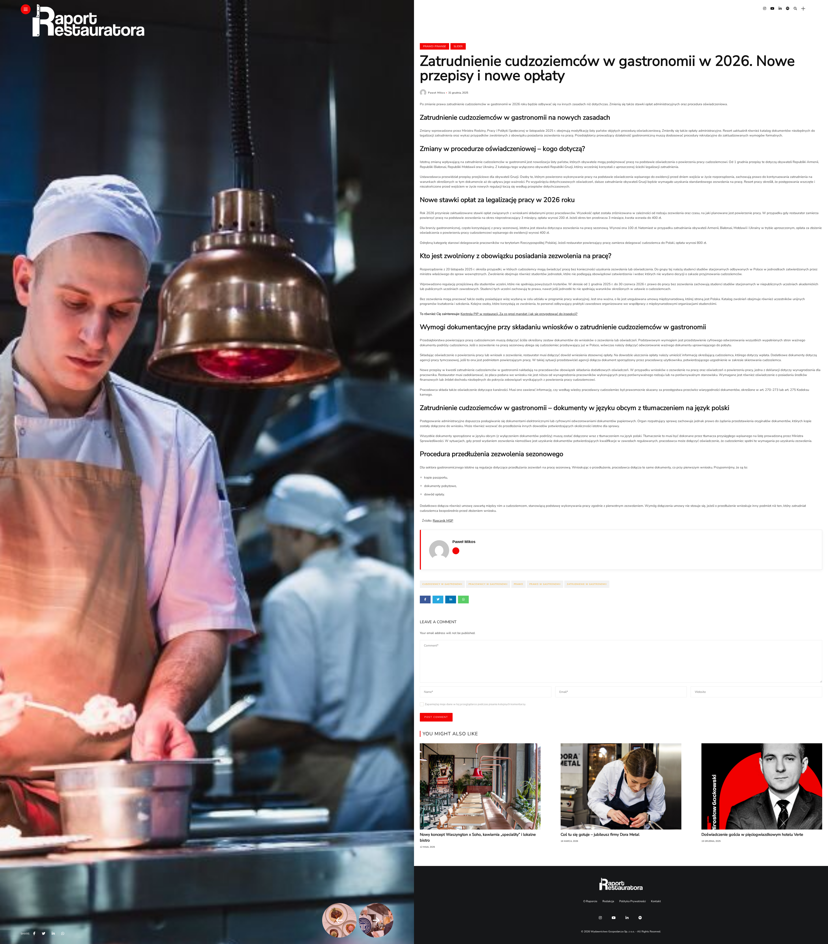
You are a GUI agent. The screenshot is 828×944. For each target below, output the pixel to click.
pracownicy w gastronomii (488, 584)
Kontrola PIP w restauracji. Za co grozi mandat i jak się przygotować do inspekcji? (519, 314)
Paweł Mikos (436, 92)
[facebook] (34, 934)
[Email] (455, 550)
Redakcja (608, 901)
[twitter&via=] (43, 934)
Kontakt (656, 901)
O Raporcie (590, 901)
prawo (518, 584)
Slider (458, 46)
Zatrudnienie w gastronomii (587, 584)
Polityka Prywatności (632, 901)
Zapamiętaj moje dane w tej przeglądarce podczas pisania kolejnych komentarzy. (475, 704)
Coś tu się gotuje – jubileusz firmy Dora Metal (600, 834)
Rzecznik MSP (443, 520)
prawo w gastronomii (545, 584)
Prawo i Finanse (434, 46)
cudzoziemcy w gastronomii (442, 584)
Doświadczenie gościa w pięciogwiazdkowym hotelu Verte (752, 834)
